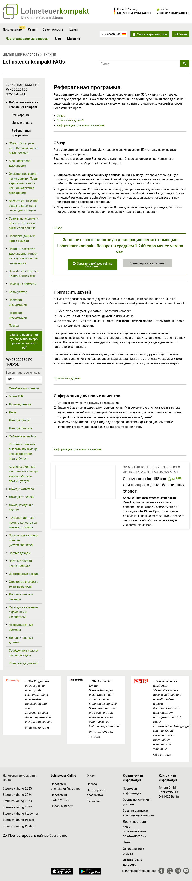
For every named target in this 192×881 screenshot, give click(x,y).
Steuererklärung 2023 (17, 801)
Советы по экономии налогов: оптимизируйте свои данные (23, 223)
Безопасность (53, 29)
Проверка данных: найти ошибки (22, 238)
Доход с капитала (21, 489)
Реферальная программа (21, 133)
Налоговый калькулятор (60, 797)
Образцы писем (62, 806)
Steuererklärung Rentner (19, 826)
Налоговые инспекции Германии (66, 786)
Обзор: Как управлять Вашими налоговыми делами (24, 148)
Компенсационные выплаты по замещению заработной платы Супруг (23, 451)
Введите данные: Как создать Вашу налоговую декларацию (23, 205)
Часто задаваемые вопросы (27, 38)
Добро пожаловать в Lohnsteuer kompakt (24, 104)
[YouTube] (186, 871)
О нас (91, 775)
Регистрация (21, 115)
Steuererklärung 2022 (17, 807)
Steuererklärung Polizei (18, 820)
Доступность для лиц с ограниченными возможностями (135, 829)
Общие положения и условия (137, 802)
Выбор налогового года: (23, 372)
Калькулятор (18, 292)
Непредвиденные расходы (21, 627)
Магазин (73, 38)
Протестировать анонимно (148, 263)
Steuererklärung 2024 (17, 794)
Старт (32, 29)
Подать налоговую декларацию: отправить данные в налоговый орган (23, 256)
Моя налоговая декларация (19, 163)
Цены (73, 29)
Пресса (14, 325)
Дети (12, 412)
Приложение (12, 29)
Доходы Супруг (19, 420)
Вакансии (93, 801)
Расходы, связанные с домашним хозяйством (23, 612)
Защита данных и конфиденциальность (138, 813)
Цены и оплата (22, 122)
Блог (58, 38)
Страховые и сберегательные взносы (24, 584)
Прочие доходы (20, 553)
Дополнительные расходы (21, 597)
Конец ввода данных (23, 663)
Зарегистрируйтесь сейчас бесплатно (94, 265)
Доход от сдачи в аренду (21, 507)
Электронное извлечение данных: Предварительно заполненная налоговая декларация (23, 183)
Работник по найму (22, 436)
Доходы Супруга (20, 428)
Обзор (61, 116)
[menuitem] (113, 34)
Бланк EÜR (16, 396)
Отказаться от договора (133, 862)
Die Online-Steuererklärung (42, 17)
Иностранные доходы (24, 574)
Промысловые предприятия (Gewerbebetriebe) (23, 540)
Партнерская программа (96, 792)
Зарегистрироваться (151, 34)
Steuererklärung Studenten (21, 813)
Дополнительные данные (21, 640)
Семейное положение (24, 388)
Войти (182, 34)
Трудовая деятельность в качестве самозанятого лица (23, 522)
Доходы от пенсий (21, 497)
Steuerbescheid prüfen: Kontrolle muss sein (24, 273)
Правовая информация (18, 302)
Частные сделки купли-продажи (20, 563)
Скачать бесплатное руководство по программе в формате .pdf (24, 341)
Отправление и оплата (133, 851)
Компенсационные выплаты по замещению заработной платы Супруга (23, 474)
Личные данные (20, 404)
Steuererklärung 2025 (17, 788)
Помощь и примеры (23, 284)
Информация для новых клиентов (80, 125)
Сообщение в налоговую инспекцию (23, 653)
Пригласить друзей (70, 120)
